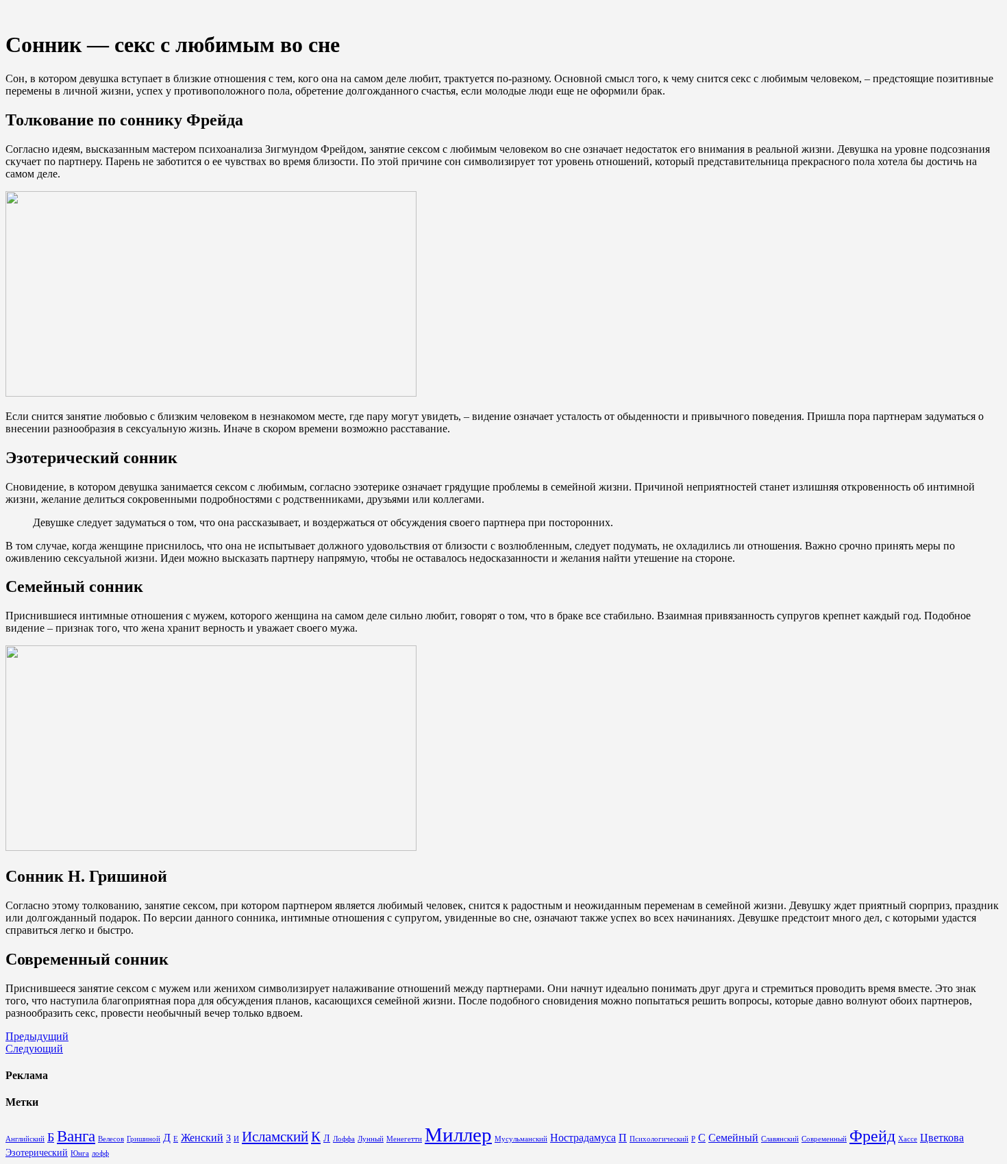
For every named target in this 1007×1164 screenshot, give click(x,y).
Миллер (458, 1135)
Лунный (371, 1139)
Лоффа (344, 1139)
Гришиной (143, 1139)
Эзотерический (36, 1153)
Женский (202, 1138)
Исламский (275, 1136)
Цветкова (942, 1138)
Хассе (907, 1139)
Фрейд (872, 1135)
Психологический (659, 1139)
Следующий (34, 1048)
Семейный (733, 1138)
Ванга (76, 1136)
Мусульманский (521, 1139)
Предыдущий (37, 1036)
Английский (25, 1139)
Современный (824, 1139)
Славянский (780, 1139)
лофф (100, 1153)
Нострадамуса (583, 1138)
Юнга (80, 1153)
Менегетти (404, 1139)
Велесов (111, 1139)
